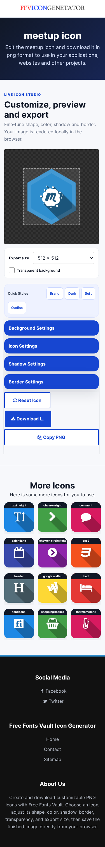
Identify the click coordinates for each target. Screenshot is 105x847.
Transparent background (38, 270)
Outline (17, 308)
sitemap (52, 759)
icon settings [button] (23, 346)
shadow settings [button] (27, 364)
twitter (56, 701)
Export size (19, 258)
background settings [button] (32, 328)
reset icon (29, 400)
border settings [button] (26, 382)
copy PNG (53, 437)
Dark (72, 293)
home (52, 739)
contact (52, 749)
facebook (56, 691)
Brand (55, 293)
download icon (32, 419)
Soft (88, 293)
